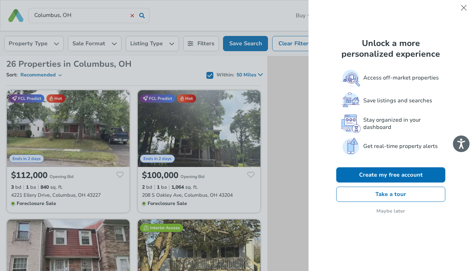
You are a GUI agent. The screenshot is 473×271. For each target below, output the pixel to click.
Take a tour (390, 194)
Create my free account (391, 175)
